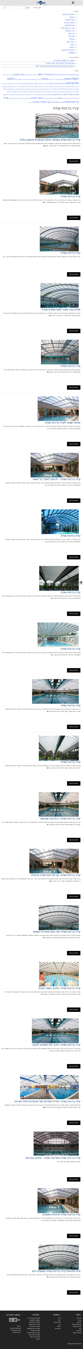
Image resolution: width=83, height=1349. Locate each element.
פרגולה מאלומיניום (51, 98)
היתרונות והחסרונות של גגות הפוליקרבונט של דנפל (54, 66)
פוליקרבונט (55, 94)
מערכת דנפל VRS (34, 1324)
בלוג (80, 1328)
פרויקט (44, 98)
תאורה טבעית (69, 23)
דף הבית (79, 1318)
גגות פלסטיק (69, 25)
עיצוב (61, 94)
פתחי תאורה (69, 20)
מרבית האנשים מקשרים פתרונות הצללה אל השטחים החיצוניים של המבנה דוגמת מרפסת (29, 89)
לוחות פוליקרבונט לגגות (57, 83)
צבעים (38, 1339)
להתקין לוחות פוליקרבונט (31, 79)
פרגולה (71, 17)
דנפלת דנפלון (60, 79)
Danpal (71, 53)
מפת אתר (78, 1330)
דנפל (72, 45)
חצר (40, 79)
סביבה (5, 89)
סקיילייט (71, 36)
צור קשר (79, 1322)
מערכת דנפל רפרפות (33, 1333)
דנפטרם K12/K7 (35, 1320)
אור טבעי (71, 75)
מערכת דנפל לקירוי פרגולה (61, 89)
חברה (79, 1320)
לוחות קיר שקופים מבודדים (64, 60)
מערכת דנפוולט (35, 1330)
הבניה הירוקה (52, 79)
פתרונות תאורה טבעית (15, 98)
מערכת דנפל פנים (34, 1335)
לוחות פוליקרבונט (67, 50)
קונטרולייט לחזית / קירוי (33, 1318)
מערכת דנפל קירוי (34, 1326)
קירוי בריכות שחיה (67, 28)
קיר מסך (71, 34)
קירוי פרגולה (69, 31)
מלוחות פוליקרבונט (32, 83)
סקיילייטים (67, 94)
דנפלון (72, 47)
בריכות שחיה (28, 75)
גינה (12, 74)
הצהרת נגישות (77, 1333)
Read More (73, 161)
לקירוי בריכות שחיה (44, 83)
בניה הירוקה (55, 74)
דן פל (4, 74)
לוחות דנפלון (18, 79)
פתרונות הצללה (68, 14)
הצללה (71, 39)
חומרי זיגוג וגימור (35, 1337)
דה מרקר (8, 74)
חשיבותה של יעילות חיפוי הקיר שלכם (60, 63)
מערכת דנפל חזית (34, 1322)
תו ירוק (30, 102)
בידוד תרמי (64, 75)
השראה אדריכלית (76, 1324)
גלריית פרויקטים (77, 1326)
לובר (23, 79)
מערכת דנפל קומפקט (33, 1328)
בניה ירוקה (70, 42)
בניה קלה (35, 74)
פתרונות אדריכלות (25, 98)
